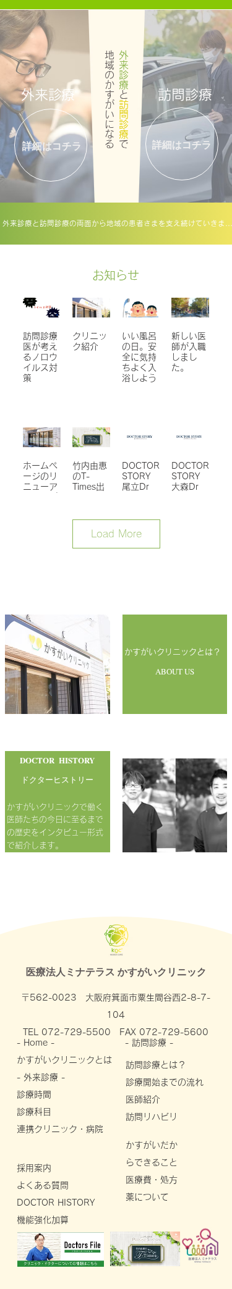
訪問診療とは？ (156, 1064)
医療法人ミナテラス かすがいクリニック (116, 971)
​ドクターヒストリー (57, 779)
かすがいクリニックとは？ (172, 652)
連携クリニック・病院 (64, 1129)
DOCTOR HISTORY (56, 1202)
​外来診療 (48, 94)
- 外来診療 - (41, 1077)
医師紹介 (143, 1099)
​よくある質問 (43, 1185)
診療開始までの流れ (165, 1082)
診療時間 (34, 1094)
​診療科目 (34, 1111)
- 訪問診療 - (150, 1042)
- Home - (37, 1042)
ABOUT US (174, 671)
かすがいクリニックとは (64, 1060)
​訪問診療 (185, 94)
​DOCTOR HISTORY (57, 760)
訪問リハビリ (156, 1116)
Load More (116, 534)
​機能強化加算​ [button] (43, 1220)
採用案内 (34, 1168)
